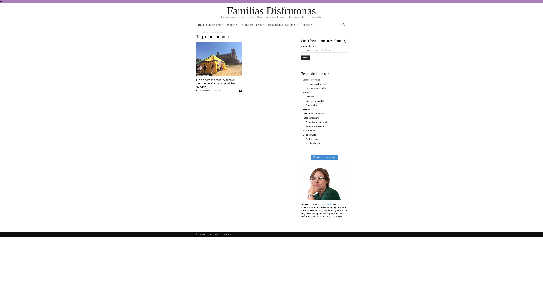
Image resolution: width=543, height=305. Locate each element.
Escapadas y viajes (311, 79)
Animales (310, 96)
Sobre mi (308, 24)
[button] (343, 25)
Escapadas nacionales (316, 88)
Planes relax (311, 105)
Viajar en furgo (252, 24)
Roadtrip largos (313, 143)
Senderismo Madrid (315, 126)
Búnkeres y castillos (204, 75)
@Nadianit (326, 204)
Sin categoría (309, 130)
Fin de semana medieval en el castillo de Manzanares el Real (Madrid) (216, 83)
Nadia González (203, 91)
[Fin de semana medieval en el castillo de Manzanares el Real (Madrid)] (219, 59)
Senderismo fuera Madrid (317, 122)
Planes (231, 24)
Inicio (198, 32)
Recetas (306, 109)
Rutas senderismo (209, 24)
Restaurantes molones (282, 24)
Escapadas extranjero (316, 84)
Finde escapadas (313, 139)
